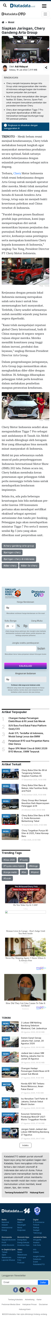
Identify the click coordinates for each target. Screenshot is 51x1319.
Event (35, 1262)
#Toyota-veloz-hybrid (14, 866)
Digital (35, 1220)
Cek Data (37, 1245)
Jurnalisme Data (39, 1237)
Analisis (36, 1243)
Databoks (37, 1259)
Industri (5, 1225)
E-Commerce (38, 1222)
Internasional (7, 1228)
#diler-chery (10, 565)
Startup (36, 1228)
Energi (4, 1230)
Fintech (36, 1225)
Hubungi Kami (37, 1192)
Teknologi (37, 1233)
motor (6, 1084)
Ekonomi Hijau (23, 1237)
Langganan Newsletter (14, 1275)
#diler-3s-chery (29, 565)
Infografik (37, 1240)
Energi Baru (22, 1240)
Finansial (21, 1220)
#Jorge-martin (10, 872)
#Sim (24, 872)
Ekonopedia (7, 1237)
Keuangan (21, 1225)
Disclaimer (43, 1304)
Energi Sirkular (23, 1243)
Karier (39, 1299)
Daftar (43, 1282)
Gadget (36, 1230)
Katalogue (21, 1257)
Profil (4, 1243)
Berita (4, 1220)
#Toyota (24, 860)
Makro (20, 1222)
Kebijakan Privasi (30, 1304)
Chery (17, 173)
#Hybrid (35, 872)
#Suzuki (7, 878)
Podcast (20, 1263)
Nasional (5, 1222)
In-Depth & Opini (8, 1250)
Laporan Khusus (8, 1260)
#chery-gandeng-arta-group (19, 545)
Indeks (25, 1145)
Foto (19, 1260)
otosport (8, 1115)
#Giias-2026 (9, 860)
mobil (11, 22)
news (5, 1023)
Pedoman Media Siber (11, 1304)
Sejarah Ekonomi (9, 1240)
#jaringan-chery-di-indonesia (19, 559)
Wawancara (6, 1257)
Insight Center (39, 1256)
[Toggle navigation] (45, 14)
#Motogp (33, 866)
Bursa (19, 1228)
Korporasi (21, 1230)
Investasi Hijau (23, 1245)
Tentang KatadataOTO (16, 1192)
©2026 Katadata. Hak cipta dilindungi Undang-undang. (24, 1314)
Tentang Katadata (15, 1299)
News (19, 1252)
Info (34, 1250)
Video (19, 1250)
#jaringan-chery (12, 552)
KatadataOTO (39, 1264)
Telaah (4, 1252)
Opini (4, 1255)
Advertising (29, 1299)
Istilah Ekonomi (8, 1245)
